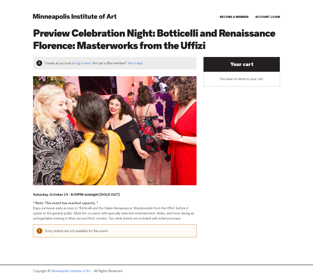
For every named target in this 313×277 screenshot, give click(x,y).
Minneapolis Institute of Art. (71, 271)
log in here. (83, 63)
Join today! (135, 63)
